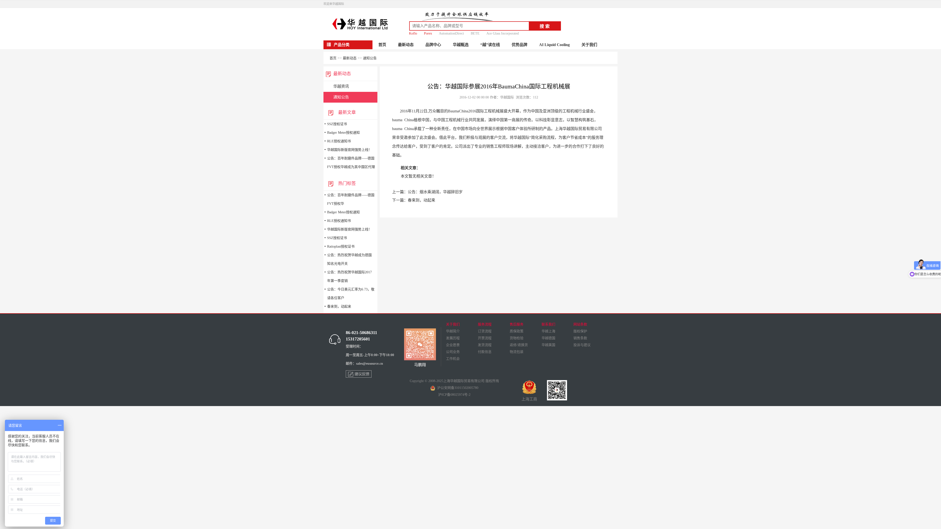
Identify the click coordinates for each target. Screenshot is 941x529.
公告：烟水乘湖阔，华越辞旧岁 (435, 192)
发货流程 (485, 345)
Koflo (413, 33)
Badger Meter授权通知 (343, 132)
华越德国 (548, 338)
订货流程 (485, 331)
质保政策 (516, 331)
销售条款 (580, 338)
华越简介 (453, 331)
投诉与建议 (582, 345)
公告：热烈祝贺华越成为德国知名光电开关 (349, 259)
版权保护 (580, 331)
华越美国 (548, 345)
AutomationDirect (451, 33)
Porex (428, 33)
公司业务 (453, 352)
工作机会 (453, 359)
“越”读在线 (490, 45)
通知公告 (370, 58)
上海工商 (529, 399)
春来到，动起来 (339, 306)
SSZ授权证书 (337, 124)
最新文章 (346, 112)
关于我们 (589, 45)
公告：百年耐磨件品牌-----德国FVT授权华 (350, 199)
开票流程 (485, 338)
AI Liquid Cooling (554, 45)
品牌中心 (433, 45)
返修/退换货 (519, 345)
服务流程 (485, 324)
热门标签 (346, 183)
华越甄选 (461, 45)
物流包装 (516, 352)
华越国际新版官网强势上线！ (349, 150)
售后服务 (516, 324)
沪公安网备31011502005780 (456, 388)
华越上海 (548, 331)
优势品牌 (519, 45)
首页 (382, 45)
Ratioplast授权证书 (341, 246)
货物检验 (516, 338)
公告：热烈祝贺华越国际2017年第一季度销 (349, 276)
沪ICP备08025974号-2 (454, 395)
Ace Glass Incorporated (502, 33)
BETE (475, 33)
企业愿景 (453, 345)
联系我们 (548, 324)
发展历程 (453, 338)
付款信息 (485, 352)
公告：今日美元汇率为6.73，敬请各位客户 (350, 294)
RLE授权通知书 (339, 141)
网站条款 (580, 324)
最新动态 (406, 45)
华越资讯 (341, 86)
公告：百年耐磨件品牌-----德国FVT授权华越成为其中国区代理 (351, 162)
